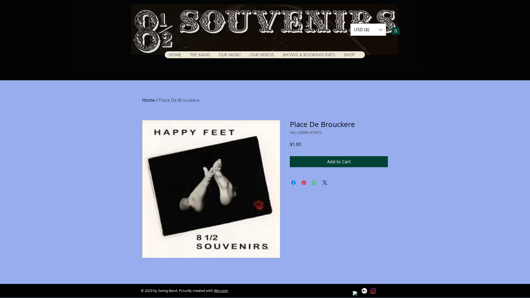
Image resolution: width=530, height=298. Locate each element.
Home (148, 100)
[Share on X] (325, 182)
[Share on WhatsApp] (314, 182)
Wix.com (221, 290)
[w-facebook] (355, 294)
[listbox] (368, 29)
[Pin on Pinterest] (304, 182)
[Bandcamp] (364, 291)
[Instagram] (373, 291)
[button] (368, 29)
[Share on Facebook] (293, 182)
